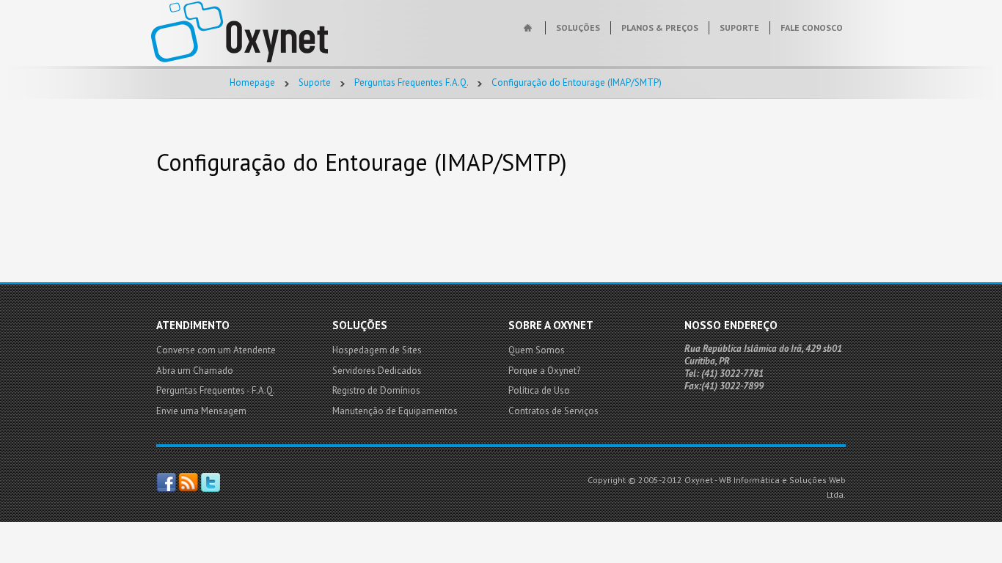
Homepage (252, 82)
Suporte (315, 82)
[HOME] (529, 27)
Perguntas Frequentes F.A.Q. (411, 82)
